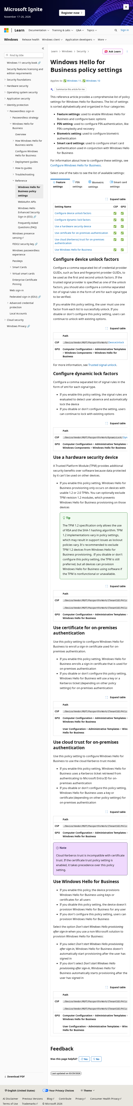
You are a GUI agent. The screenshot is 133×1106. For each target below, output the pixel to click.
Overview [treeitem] (20, 134)
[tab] (60, 184)
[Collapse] (43, 48)
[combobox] (23, 55)
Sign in (125, 30)
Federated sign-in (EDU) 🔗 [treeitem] (25, 296)
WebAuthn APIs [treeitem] (27, 201)
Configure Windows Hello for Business (75, 165)
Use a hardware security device (73, 226)
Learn (54, 51)
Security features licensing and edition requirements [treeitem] (25, 71)
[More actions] (127, 51)
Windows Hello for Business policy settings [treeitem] (29, 191)
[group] (90, 439)
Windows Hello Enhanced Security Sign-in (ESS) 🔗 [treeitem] (29, 212)
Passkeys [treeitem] (17, 261)
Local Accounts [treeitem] (18, 313)
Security (81, 51)
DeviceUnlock (116, 342)
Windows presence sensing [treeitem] (23, 235)
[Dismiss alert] (126, 7)
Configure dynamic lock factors (73, 219)
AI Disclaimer (10, 1098)
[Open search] (115, 30)
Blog (49, 1098)
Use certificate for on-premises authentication (81, 233)
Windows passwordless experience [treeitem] (25, 252)
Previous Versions (32, 1098)
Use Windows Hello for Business (73, 249)
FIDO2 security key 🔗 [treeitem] (25, 244)
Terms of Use (10, 1103)
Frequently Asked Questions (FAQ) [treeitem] (28, 225)
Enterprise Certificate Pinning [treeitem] (24, 282)
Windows (67, 51)
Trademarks (29, 1103)
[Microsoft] (6, 30)
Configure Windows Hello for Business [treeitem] (26, 153)
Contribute (65, 1098)
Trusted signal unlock (102, 365)
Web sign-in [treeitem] (17, 290)
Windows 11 (74, 80)
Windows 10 (93, 80)
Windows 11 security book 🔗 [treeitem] (24, 62)
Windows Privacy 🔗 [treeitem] (18, 326)
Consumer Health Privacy (104, 1098)
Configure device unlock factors (73, 213)
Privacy (80, 1098)
